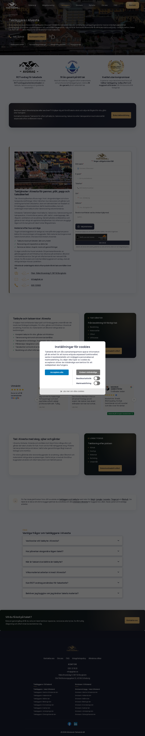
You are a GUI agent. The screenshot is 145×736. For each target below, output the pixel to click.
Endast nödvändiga (88, 372)
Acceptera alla (56, 372)
